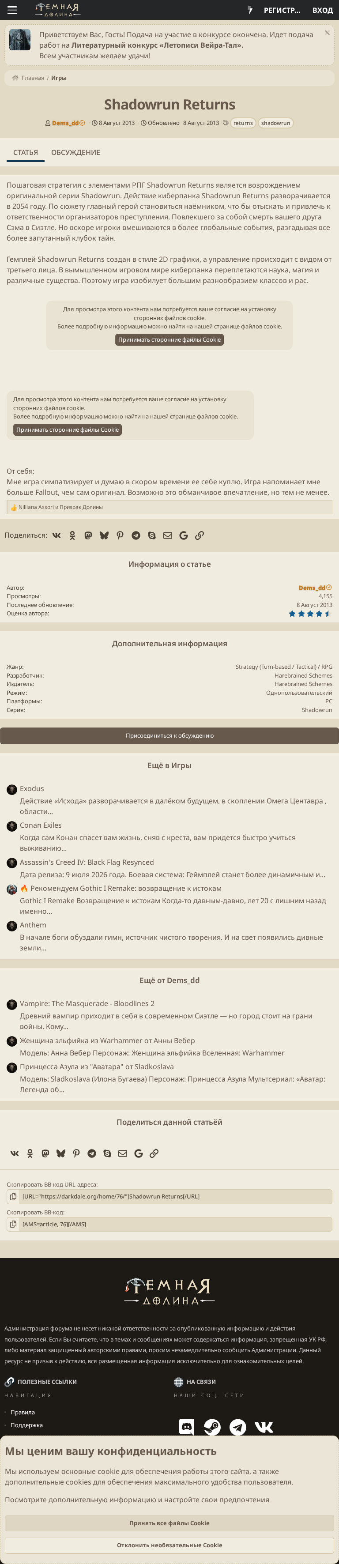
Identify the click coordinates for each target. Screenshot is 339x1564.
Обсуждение (75, 152)
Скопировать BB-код (35, 1212)
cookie (109, 1471)
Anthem (33, 925)
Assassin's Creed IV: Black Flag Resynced (87, 862)
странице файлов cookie (247, 326)
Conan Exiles (41, 825)
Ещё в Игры (169, 765)
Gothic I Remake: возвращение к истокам (121, 888)
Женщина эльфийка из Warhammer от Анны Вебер (107, 1040)
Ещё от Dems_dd (169, 980)
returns (243, 123)
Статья (25, 152)
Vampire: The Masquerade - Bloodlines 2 (87, 1003)
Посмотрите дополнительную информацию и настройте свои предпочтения (137, 1499)
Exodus (32, 788)
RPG (326, 667)
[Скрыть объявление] (326, 33)
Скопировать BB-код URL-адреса (51, 1184)
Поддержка (27, 1425)
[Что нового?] (250, 10)
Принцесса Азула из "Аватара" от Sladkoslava (97, 1066)
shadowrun (275, 123)
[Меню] (12, 10)
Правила (23, 1412)
